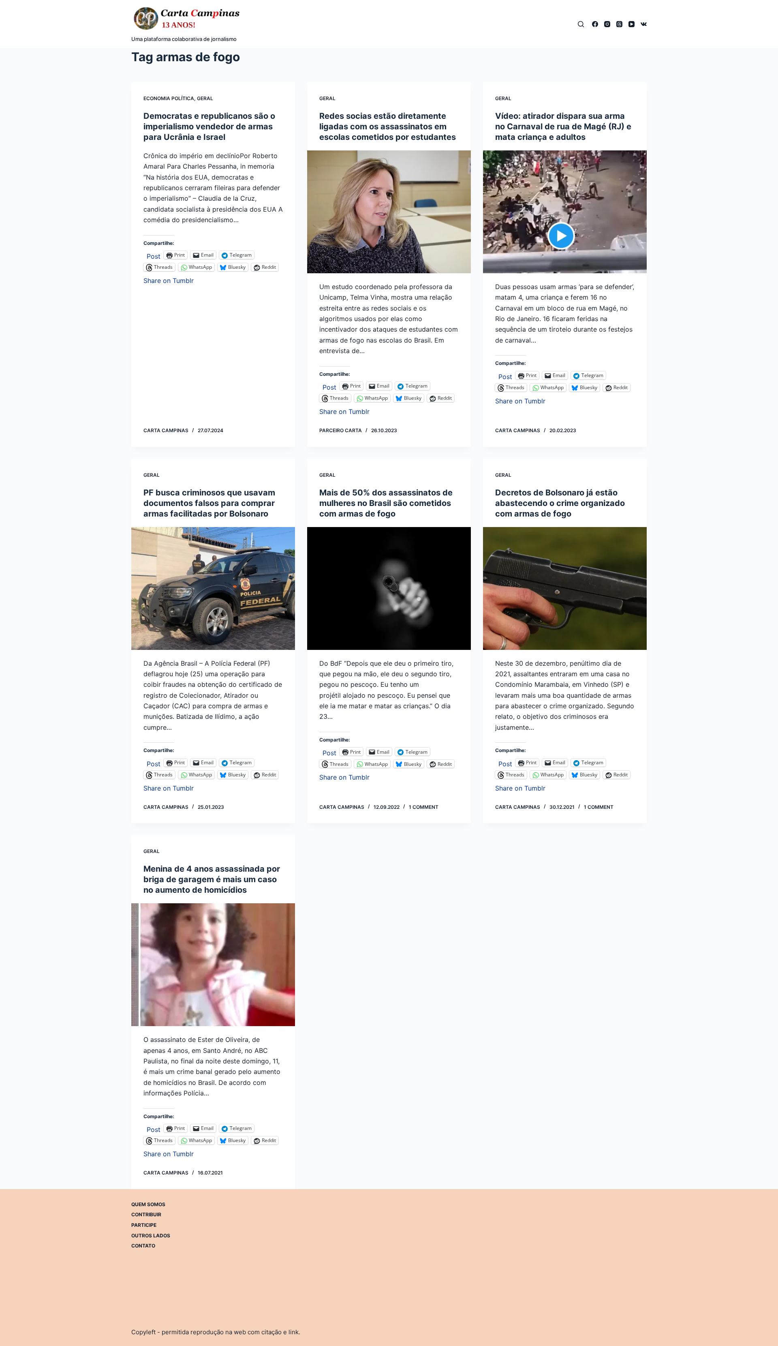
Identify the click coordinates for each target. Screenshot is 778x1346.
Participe (143, 1225)
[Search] (581, 24)
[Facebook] (595, 24)
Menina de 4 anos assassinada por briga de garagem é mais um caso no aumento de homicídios (211, 879)
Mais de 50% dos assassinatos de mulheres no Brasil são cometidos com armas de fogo (386, 503)
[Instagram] (607, 24)
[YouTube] (631, 24)
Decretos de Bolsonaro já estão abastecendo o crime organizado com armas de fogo (560, 503)
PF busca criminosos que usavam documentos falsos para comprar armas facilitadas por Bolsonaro (209, 503)
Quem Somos (148, 1204)
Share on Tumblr (168, 279)
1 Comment (423, 807)
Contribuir (146, 1214)
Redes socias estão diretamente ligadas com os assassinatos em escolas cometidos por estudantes (387, 126)
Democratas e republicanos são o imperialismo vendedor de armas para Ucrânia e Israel (209, 126)
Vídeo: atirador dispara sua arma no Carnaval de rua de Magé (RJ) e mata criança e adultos (563, 126)
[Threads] (619, 24)
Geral (205, 98)
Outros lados (150, 1235)
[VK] (644, 24)
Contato (143, 1246)
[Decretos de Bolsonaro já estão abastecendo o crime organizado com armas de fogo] (565, 588)
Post (153, 255)
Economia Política (168, 98)
